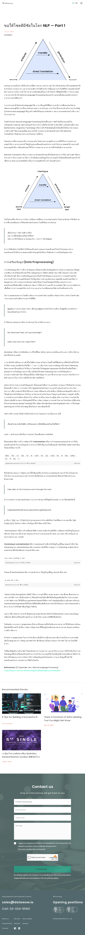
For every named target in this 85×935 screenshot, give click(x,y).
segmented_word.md (12, 463)
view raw (77, 463)
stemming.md (10, 562)
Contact (5, 928)
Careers (25, 923)
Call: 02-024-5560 (16, 909)
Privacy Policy (7, 923)
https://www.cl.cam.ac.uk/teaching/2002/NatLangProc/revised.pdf (32, 670)
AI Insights (8, 35)
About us (5, 919)
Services (17, 919)
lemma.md (8, 585)
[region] (42, 457)
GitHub (33, 463)
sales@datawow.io (17, 902)
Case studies (27, 919)
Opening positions (68, 902)
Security (17, 923)
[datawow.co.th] (8, 3)
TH (76, 3)
